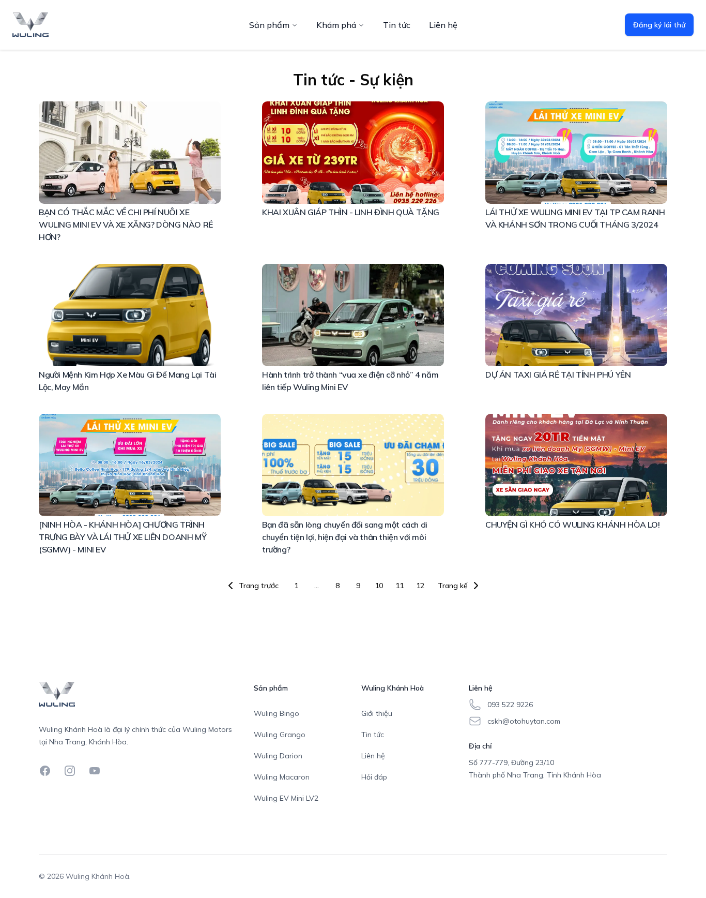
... (316, 585)
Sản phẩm (269, 25)
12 (420, 585)
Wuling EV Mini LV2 (286, 798)
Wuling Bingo (276, 713)
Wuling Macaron (282, 777)
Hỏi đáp (374, 777)
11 (399, 585)
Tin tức (396, 25)
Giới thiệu (376, 713)
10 (379, 585)
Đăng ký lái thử (659, 24)
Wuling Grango (279, 734)
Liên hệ (443, 25)
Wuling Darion (278, 755)
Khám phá (336, 25)
